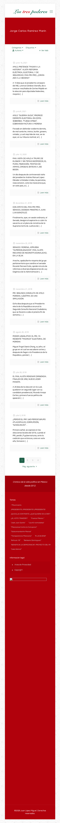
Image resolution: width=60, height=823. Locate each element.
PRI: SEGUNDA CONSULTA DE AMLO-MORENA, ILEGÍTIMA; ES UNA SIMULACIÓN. (29, 296)
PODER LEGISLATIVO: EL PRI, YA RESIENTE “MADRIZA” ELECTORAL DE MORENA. (29, 339)
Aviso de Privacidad (23, 565)
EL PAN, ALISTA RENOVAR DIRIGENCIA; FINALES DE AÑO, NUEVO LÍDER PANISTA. (29, 379)
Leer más (44, 101)
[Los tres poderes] (30, 11)
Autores (18, 50)
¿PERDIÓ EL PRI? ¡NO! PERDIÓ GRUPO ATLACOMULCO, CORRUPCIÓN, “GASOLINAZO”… (29, 422)
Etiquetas (30, 48)
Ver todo (44, 50)
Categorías (16, 48)
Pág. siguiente (28, 467)
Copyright (19, 570)
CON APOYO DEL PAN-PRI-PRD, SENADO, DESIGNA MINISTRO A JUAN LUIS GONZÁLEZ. (29, 210)
